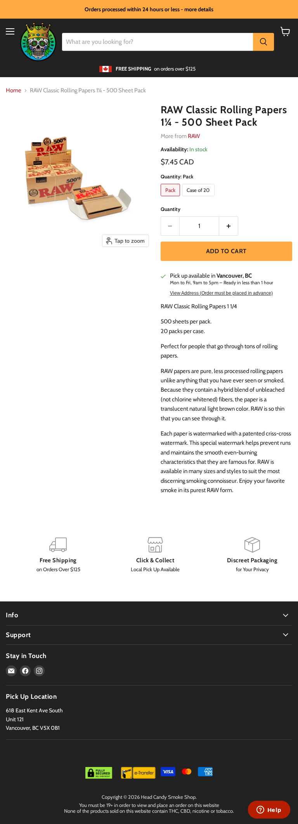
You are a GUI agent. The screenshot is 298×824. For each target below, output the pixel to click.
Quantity (170, 209)
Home (13, 90)
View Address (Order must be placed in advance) (221, 293)
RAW (194, 136)
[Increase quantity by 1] (228, 226)
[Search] (263, 42)
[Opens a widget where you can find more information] (269, 810)
